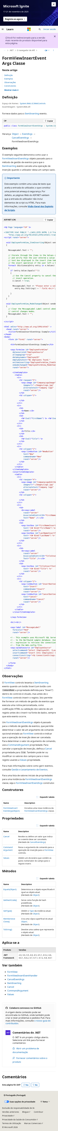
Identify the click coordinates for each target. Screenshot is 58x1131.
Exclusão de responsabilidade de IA (18, 1108)
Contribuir (38, 1112)
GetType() (7, 911)
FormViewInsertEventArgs (15, 158)
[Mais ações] (53, 50)
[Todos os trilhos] (4, 50)
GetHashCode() (10, 900)
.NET (11, 50)
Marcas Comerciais (32, 1123)
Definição (8, 75)
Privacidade (7, 1115)
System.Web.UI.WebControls (33, 103)
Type (32, 911)
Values (23, 759)
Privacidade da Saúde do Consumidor (19, 1119)
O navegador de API (26, 50)
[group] (29, 126)
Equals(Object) (9, 889)
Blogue (25, 1112)
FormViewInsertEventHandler (22, 975)
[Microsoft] (29, 29)
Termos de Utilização (11, 1123)
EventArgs (27, 133)
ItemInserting (32, 113)
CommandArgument (18, 744)
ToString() (7, 929)
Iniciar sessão (49, 29)
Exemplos (8, 78)
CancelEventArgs (20, 137)
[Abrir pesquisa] (39, 29)
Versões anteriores (10, 1112)
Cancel (48, 748)
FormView (9, 682)
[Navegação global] (2, 29)
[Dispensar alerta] (54, 4)
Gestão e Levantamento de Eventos (29, 769)
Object (15, 133)
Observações (10, 82)
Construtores (10, 86)
